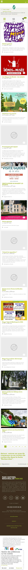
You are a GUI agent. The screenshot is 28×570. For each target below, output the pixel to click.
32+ (16, 446)
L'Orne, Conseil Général (19, 549)
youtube (23, 498)
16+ (13, 446)
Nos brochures (14, 516)
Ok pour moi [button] (19, 568)
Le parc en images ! (14, 503)
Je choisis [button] (11, 568)
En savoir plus (4, 565)
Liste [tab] (4, 21)
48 (19, 446)
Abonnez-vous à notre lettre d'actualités (14, 526)
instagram (17, 498)
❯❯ (25, 446)
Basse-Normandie (12, 549)
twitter (11, 498)
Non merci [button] (4, 568)
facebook (5, 498)
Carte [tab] (13, 21)
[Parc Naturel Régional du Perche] (14, 7)
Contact (14, 521)
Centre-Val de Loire (7, 549)
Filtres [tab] (23, 21)
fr (25, 2)
